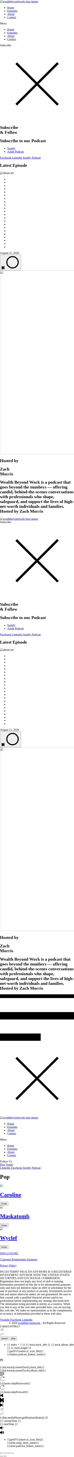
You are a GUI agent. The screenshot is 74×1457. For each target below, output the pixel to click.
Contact (11, 17)
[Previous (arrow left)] (1, 1456)
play (13, 1338)
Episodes (12, 10)
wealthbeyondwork (29, 1322)
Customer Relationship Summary (19, 1259)
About (10, 14)
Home (10, 7)
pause (4, 1338)
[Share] (8, 1453)
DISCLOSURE (9, 1253)
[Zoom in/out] (1, 1453)
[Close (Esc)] (12, 1453)
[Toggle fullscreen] (5, 1453)
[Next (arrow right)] (5, 1456)
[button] (37, 23)
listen (4, 1203)
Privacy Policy (8, 1265)
